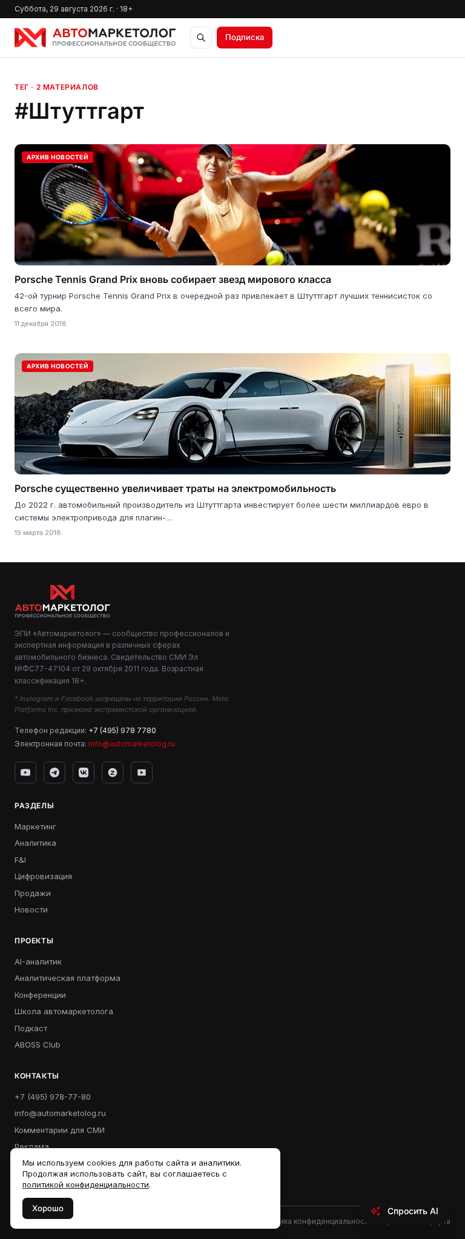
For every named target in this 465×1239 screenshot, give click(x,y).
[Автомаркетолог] (95, 37)
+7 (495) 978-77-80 (53, 1096)
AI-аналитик (38, 961)
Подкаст (31, 1028)
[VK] (83, 772)
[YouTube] (25, 772)
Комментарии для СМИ (60, 1130)
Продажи (33, 893)
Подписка (244, 37)
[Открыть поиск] (201, 37)
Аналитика (35, 843)
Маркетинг (35, 826)
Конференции (40, 995)
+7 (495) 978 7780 (122, 730)
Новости (31, 909)
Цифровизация (43, 876)
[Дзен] (113, 772)
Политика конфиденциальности (315, 1221)
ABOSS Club (38, 1044)
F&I (20, 860)
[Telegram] (54, 772)
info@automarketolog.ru (131, 743)
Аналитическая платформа (67, 978)
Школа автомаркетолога (64, 1011)
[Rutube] (142, 772)
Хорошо (48, 1208)
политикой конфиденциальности (85, 1184)
